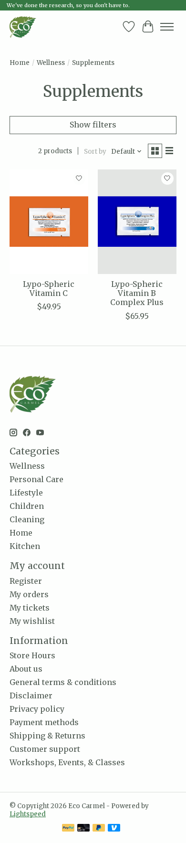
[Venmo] (114, 828)
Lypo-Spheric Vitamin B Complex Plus (137, 293)
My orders (29, 594)
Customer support (45, 749)
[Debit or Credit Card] (83, 828)
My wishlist (32, 621)
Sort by (95, 152)
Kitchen (25, 546)
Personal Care (36, 479)
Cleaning (27, 519)
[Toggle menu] (166, 26)
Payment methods (44, 722)
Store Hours (32, 655)
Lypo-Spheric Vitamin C (48, 288)
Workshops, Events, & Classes (67, 762)
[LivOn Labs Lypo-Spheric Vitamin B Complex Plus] (137, 221)
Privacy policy (37, 709)
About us (26, 669)
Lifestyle (26, 492)
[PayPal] (68, 828)
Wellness (51, 63)
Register (26, 581)
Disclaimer (31, 695)
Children (27, 506)
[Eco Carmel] (23, 26)
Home (20, 63)
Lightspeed (28, 814)
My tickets (30, 607)
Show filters (93, 124)
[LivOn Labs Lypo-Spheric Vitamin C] (49, 221)
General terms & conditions (63, 682)
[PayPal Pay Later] (99, 828)
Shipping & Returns (47, 735)
